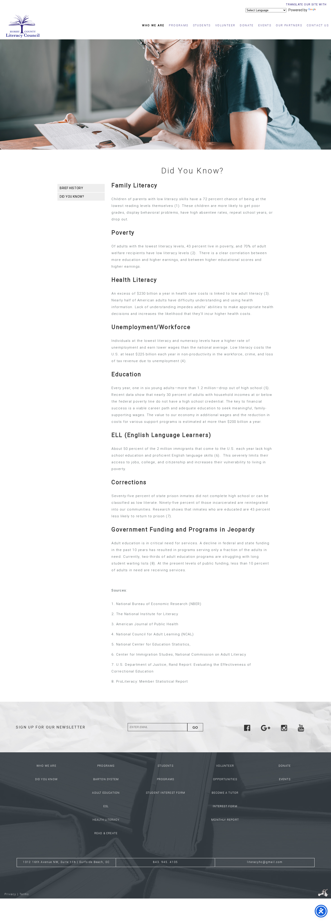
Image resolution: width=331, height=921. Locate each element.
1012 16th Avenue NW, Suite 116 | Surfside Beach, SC (66, 862)
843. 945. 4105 (165, 862)
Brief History (71, 188)
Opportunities (225, 779)
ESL (106, 806)
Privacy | (11, 894)
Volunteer (225, 25)
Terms (24, 894)
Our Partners (289, 25)
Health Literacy (106, 819)
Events (264, 25)
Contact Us (318, 25)
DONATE (285, 765)
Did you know (46, 779)
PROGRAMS (106, 765)
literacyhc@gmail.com (265, 862)
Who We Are (153, 25)
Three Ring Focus (323, 893)
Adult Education (106, 792)
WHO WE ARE (46, 765)
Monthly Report (225, 819)
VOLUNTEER (225, 765)
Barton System (106, 779)
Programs (178, 25)
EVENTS (284, 779)
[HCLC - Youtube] (301, 729)
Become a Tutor (225, 792)
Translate (324, 10)
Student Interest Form (165, 792)
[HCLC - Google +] (265, 729)
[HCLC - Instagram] (284, 729)
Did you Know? (72, 196)
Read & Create (106, 833)
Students (202, 25)
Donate (247, 25)
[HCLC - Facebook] (247, 729)
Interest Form (225, 806)
